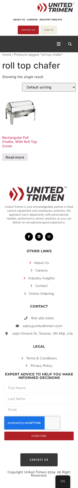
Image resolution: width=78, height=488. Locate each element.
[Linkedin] (39, 237)
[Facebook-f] (29, 237)
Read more (15, 157)
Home (6, 55)
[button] (70, 44)
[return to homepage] (53, 7)
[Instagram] (49, 237)
